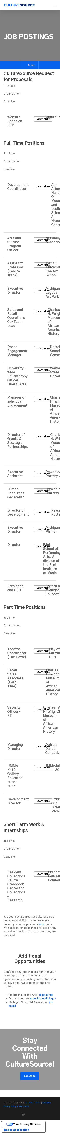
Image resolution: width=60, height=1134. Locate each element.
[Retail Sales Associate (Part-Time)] (30, 683)
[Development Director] (30, 806)
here (41, 924)
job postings (45, 995)
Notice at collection (16, 1129)
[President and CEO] (30, 591)
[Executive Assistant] (30, 474)
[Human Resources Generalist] (30, 494)
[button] (54, 5)
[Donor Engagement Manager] (30, 352)
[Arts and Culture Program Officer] (30, 245)
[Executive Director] (30, 293)
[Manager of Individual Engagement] (30, 410)
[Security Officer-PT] (30, 720)
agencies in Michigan (43, 998)
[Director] (30, 559)
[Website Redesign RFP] (30, 122)
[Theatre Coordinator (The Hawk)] (30, 654)
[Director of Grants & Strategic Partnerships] (30, 447)
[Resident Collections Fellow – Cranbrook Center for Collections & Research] (30, 887)
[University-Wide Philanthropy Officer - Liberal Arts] (30, 377)
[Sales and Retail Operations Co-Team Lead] (30, 322)
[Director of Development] (30, 513)
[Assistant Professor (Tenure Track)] (30, 270)
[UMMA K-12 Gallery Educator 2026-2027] (30, 777)
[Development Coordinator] (30, 205)
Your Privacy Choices (27, 1124)
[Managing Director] (30, 749)
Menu (31, 65)
